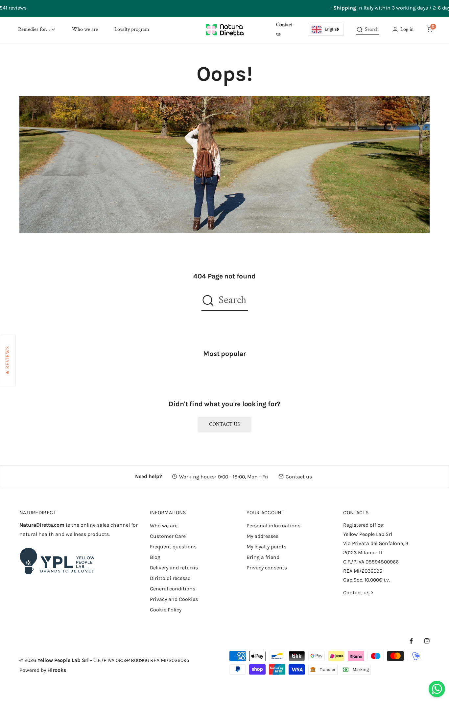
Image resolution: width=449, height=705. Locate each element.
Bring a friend (263, 557)
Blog (155, 557)
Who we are (163, 525)
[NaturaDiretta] (224, 29)
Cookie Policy (165, 609)
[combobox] (326, 29)
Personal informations (273, 525)
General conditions (172, 588)
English (332, 29)
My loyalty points (266, 546)
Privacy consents (267, 567)
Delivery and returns (174, 567)
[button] (36, 30)
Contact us (224, 424)
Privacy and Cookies (174, 599)
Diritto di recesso (170, 578)
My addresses (262, 536)
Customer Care (168, 536)
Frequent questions (173, 546)
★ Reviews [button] (7, 360)
